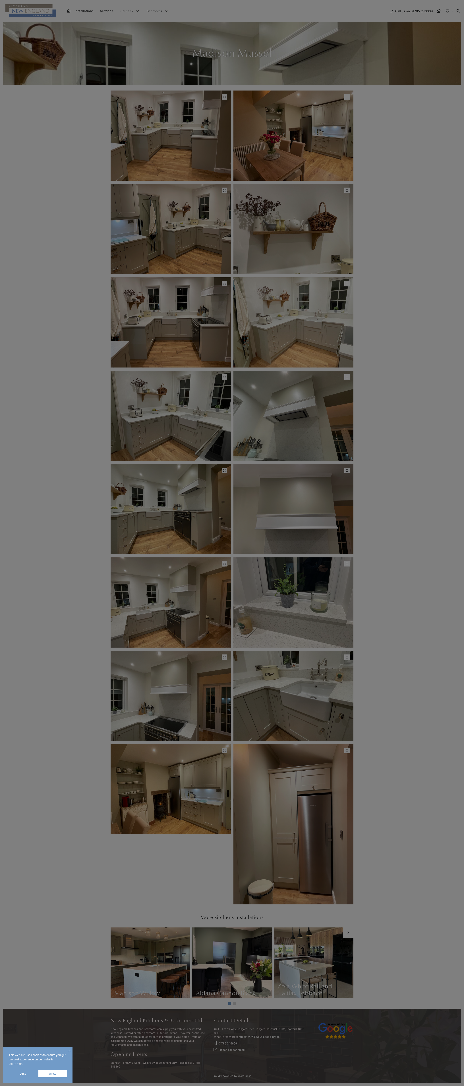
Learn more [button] (16, 1063)
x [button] (69, 1050)
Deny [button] (23, 1073)
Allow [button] (52, 1073)
